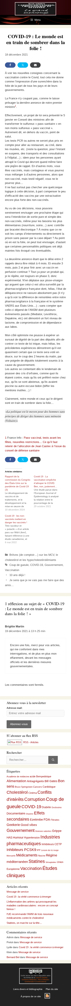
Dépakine (29, 814)
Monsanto (11, 856)
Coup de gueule (19, 565)
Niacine (41, 855)
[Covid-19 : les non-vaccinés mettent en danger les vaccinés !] (19, 529)
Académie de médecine (18, 776)
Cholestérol (17, 792)
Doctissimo (57, 807)
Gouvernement (54, 565)
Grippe (57, 831)
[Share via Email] (35, 65)
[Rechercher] (53, 760)
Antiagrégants (35, 781)
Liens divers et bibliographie (27, 989)
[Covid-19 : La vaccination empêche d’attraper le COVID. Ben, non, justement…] (48, 491)
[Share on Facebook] (10, 65)
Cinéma (32, 793)
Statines (37, 861)
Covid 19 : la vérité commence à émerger (29, 896)
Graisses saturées (43, 831)
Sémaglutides (51, 862)
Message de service (18, 891)
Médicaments (26, 855)
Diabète (46, 807)
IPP (38, 850)
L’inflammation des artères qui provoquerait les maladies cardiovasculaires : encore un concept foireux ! (32, 905)
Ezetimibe (36, 819)
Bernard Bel (13, 957)
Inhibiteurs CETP (52, 844)
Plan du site (52, 989)
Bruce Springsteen (24, 787)
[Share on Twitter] (23, 65)
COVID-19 (36, 565)
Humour (18, 837)
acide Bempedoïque (40, 776)
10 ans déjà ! (17, 575)
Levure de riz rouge (50, 850)
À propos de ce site (31, 996)
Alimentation (16, 781)
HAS (9, 837)
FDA (47, 819)
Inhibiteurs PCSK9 (21, 850)
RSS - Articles (30, 742)
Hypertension (32, 837)
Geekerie (13, 825)
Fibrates (55, 819)
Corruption (34, 799)
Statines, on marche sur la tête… (24, 922)
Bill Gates (51, 781)
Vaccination (12, 570)
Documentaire (16, 813)
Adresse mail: (14, 707)
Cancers (37, 786)
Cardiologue (49, 786)
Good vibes (29, 825)
